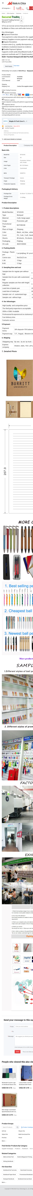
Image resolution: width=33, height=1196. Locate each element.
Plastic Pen (22, 1131)
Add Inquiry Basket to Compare (13, 139)
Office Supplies (10, 13)
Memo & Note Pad (8, 1157)
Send (17, 1052)
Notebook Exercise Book (25, 1179)
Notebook (25, 13)
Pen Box (4, 1137)
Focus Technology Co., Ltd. (23, 1188)
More (3, 1182)
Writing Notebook (8, 1161)
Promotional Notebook (26, 1174)
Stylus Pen (5, 1134)
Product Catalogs (28, 1127)
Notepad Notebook (8, 1179)
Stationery (18, 13)
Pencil (20, 1137)
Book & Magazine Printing (24, 1157)
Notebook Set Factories (10, 1170)
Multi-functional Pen (24, 1134)
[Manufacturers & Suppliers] (16, 3)
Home (3, 13)
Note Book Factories (26, 1170)
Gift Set (4, 1131)
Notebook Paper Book (9, 1174)
